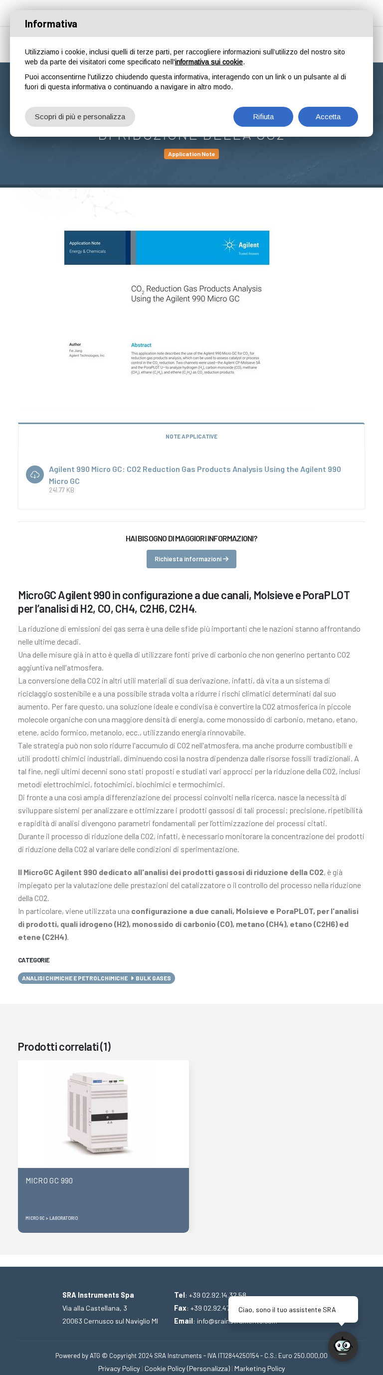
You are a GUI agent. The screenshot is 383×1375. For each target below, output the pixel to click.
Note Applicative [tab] (191, 436)
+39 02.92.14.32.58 (217, 1295)
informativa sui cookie (209, 62)
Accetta (328, 116)
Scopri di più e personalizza (80, 116)
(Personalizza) (208, 1368)
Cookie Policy (165, 1368)
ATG (95, 1356)
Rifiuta (263, 116)
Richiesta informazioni (189, 559)
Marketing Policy (259, 1368)
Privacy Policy (119, 1368)
